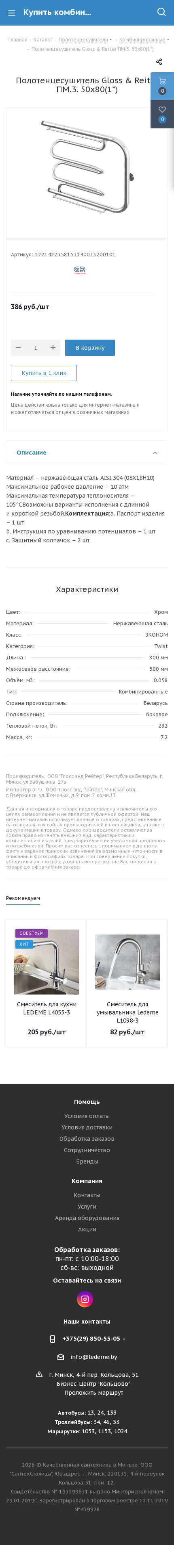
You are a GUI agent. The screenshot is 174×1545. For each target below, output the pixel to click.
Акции (87, 1229)
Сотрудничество (87, 1150)
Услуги (87, 1206)
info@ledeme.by (93, 1357)
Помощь (87, 1101)
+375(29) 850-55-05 (91, 1338)
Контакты (87, 1195)
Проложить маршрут (93, 1392)
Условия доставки (87, 1127)
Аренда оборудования (87, 1218)
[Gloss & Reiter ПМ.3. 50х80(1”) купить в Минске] (87, 166)
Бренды (87, 1161)
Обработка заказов (87, 1138)
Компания (87, 1181)
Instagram (85, 1299)
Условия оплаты (87, 1116)
